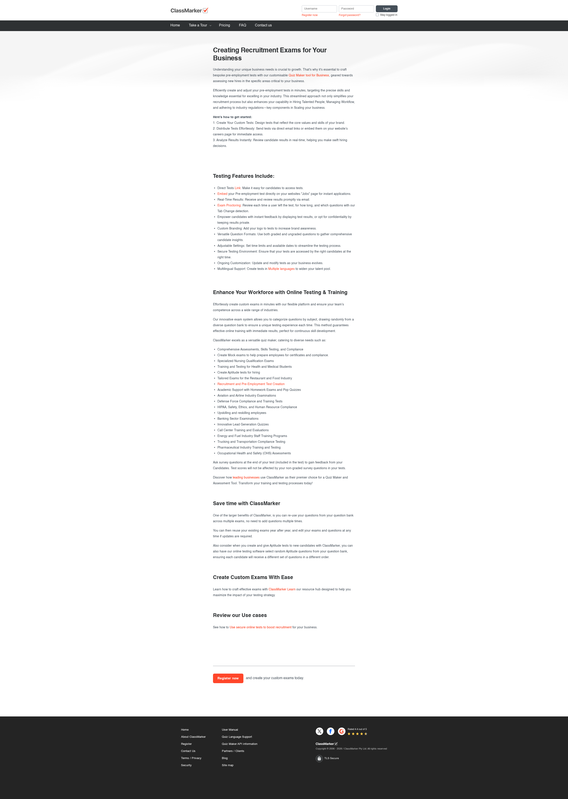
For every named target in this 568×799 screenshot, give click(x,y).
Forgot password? (350, 15)
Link (238, 188)
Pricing (224, 25)
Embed (222, 194)
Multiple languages (281, 269)
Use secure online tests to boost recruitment (261, 627)
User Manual (230, 729)
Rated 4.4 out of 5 (357, 729)
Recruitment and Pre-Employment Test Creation (251, 384)
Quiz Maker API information (239, 744)
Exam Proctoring (229, 205)
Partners (227, 751)
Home (175, 25)
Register (186, 744)
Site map (227, 765)
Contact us (263, 25)
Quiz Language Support (237, 737)
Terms (185, 758)
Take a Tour (198, 25)
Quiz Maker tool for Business (309, 75)
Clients (239, 751)
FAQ (242, 25)
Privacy (196, 758)
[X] (319, 731)
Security (186, 765)
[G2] (341, 731)
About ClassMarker (193, 737)
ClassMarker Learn (282, 589)
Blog (225, 758)
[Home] (351, 743)
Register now (310, 15)
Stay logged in (388, 15)
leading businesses (246, 477)
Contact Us (188, 751)
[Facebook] (330, 731)
